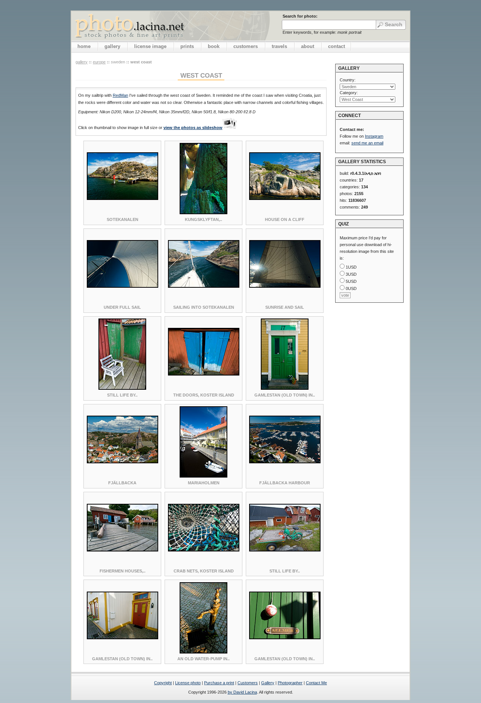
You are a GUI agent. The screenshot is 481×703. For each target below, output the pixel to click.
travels (279, 46)
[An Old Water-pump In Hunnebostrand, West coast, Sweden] (203, 652)
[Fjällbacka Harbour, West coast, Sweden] (285, 462)
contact (336, 46)
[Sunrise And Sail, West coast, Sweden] (285, 286)
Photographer (290, 682)
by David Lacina (242, 692)
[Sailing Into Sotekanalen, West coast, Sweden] (203, 286)
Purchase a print (219, 682)
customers (245, 46)
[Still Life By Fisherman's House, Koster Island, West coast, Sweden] (122, 388)
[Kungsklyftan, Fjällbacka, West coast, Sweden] (203, 212)
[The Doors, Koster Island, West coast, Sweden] (203, 374)
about (307, 46)
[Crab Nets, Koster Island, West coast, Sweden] (203, 550)
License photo (188, 682)
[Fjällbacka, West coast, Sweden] (122, 462)
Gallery (267, 682)
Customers (247, 682)
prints (187, 46)
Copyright (163, 682)
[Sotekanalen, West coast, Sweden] (122, 198)
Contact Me (316, 682)
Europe (99, 62)
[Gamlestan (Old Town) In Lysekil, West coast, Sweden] (285, 388)
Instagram (374, 136)
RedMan (120, 95)
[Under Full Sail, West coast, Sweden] (122, 286)
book (213, 46)
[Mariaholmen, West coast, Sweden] (203, 476)
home (84, 46)
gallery (112, 46)
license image (150, 46)
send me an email (367, 143)
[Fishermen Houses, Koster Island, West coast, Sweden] (122, 550)
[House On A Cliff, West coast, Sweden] (285, 198)
